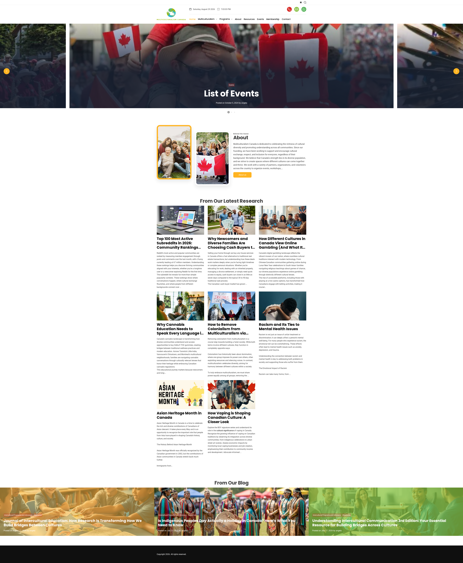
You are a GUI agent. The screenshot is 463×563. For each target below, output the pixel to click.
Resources (249, 19)
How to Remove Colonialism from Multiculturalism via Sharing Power (227, 331)
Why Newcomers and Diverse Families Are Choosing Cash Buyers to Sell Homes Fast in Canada (231, 247)
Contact (286, 19)
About (238, 19)
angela (243, 103)
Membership (272, 19)
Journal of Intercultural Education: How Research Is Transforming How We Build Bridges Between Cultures (73, 523)
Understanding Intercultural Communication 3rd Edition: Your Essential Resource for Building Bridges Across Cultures (379, 523)
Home (192, 19)
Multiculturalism (206, 19)
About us (242, 175)
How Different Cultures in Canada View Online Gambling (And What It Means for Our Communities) (282, 247)
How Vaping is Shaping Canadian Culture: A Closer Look (229, 417)
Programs (225, 19)
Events (260, 19)
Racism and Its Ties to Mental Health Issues (279, 326)
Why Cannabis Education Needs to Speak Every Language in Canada (180, 331)
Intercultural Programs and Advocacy (18, 515)
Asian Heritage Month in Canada (179, 415)
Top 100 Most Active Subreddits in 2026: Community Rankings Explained (177, 245)
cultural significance (225, 430)
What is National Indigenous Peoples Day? (231, 88)
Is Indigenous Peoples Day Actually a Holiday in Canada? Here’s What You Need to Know (226, 523)
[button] (7, 71)
